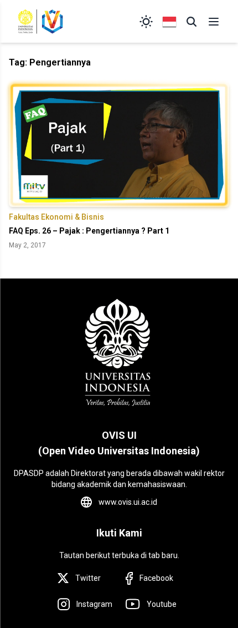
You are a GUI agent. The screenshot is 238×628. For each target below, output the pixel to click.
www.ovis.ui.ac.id (128, 502)
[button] (191, 21)
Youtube (162, 604)
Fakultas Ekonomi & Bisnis (56, 216)
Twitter (88, 578)
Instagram (94, 604)
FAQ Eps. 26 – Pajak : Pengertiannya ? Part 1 (89, 230)
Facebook (156, 578)
